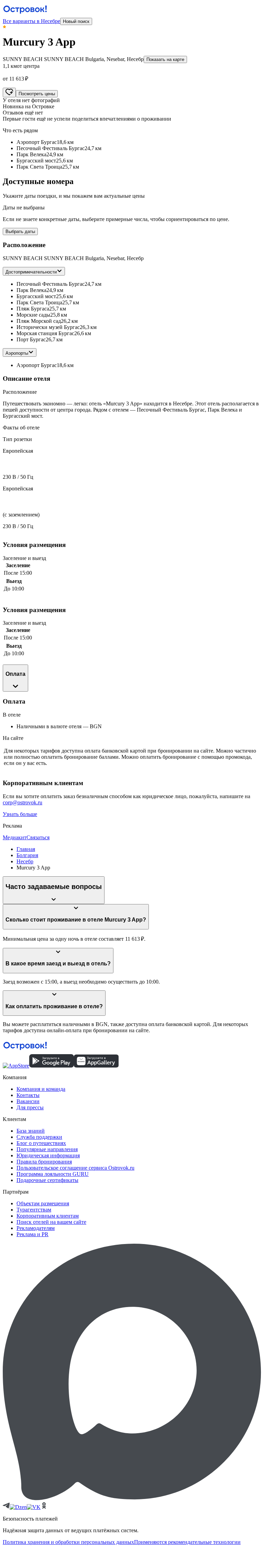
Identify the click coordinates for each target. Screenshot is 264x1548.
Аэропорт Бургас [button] (36, 365)
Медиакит (14, 837)
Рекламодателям (35, 1228)
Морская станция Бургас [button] (45, 333)
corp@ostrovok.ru (22, 802)
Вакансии (28, 1101)
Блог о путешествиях (41, 1143)
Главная (25, 849)
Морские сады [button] (33, 315)
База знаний (30, 1131)
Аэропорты (17, 353)
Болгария (27, 855)
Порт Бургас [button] (31, 339)
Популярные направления (47, 1149)
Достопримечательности (31, 272)
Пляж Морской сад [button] (38, 321)
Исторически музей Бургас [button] (48, 327)
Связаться (38, 837)
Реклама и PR (32, 1234)
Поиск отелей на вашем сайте (51, 1222)
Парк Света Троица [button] (39, 302)
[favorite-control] (9, 92)
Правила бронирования (44, 1162)
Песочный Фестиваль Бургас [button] (50, 284)
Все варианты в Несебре (31, 21)
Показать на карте (165, 59)
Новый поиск (76, 21)
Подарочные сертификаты (47, 1180)
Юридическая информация (48, 1155)
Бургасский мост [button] (36, 296)
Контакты (28, 1095)
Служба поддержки (39, 1137)
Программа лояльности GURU (52, 1174)
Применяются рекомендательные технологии (187, 1542)
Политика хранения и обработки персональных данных (68, 1542)
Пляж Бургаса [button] (32, 309)
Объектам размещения (42, 1203)
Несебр (24, 861)
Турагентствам (33, 1209)
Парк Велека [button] (31, 290)
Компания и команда (40, 1089)
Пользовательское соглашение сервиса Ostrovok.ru (75, 1168)
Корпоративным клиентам (47, 1216)
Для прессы (30, 1107)
